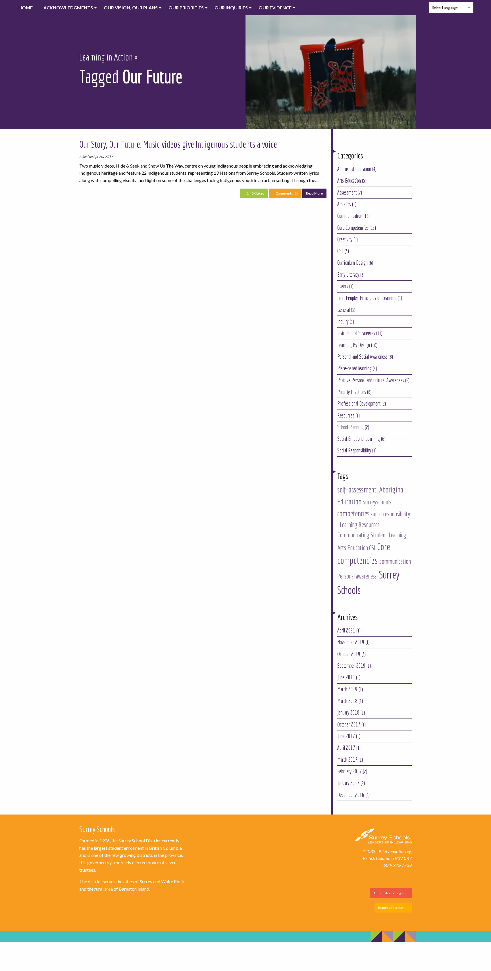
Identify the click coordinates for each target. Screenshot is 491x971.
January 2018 (351, 712)
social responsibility (390, 514)
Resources (348, 415)
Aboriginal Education (356, 169)
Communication (353, 216)
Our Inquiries (231, 7)
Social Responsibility (356, 450)
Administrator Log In (389, 893)
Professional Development (361, 403)
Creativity (347, 239)
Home (25, 7)
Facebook (396, 12)
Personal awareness (356, 576)
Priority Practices (354, 392)
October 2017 (351, 724)
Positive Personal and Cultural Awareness (373, 380)
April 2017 (349, 748)
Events (345, 286)
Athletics (346, 204)
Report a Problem (391, 907)
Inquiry (345, 321)
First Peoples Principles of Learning (369, 298)
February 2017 (352, 771)
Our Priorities (186, 7)
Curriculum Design (355, 263)
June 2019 (348, 677)
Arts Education (351, 181)
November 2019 (353, 642)
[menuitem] (22, 7)
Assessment (349, 192)
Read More (316, 194)
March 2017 (350, 760)
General (346, 310)
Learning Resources (360, 525)
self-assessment (356, 489)
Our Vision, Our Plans (131, 7)
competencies (353, 513)
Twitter (408, 12)
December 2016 (353, 795)
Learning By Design (357, 345)
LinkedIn (420, 12)
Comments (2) (286, 193)
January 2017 (351, 783)
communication (395, 561)
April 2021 (349, 630)
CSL (343, 251)
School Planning (353, 427)
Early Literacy (351, 275)
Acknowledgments (68, 7)
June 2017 (348, 736)
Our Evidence (275, 7)
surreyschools (377, 502)
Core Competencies (356, 228)
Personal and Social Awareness (365, 357)
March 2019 (350, 689)
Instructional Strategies (359, 333)
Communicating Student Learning (371, 535)
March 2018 (350, 701)
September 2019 (354, 666)
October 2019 (351, 654)
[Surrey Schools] (383, 835)
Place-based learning (357, 368)
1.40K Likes (255, 193)
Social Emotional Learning (361, 439)
